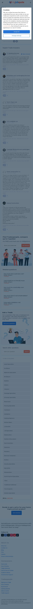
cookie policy (7, 26)
